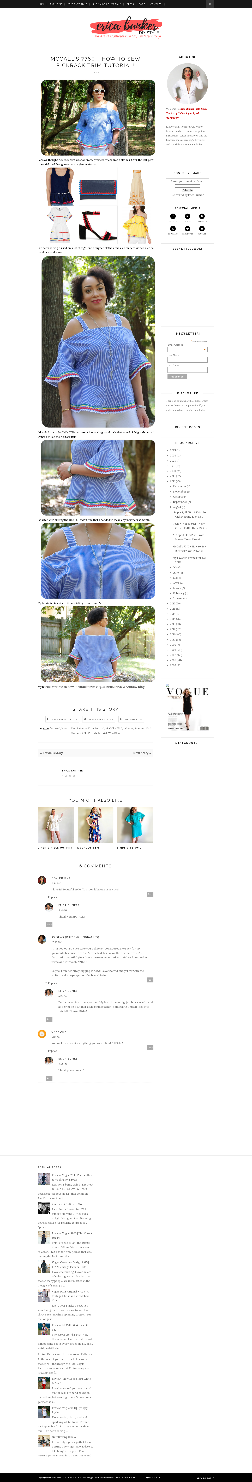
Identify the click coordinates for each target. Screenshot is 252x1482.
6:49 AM (62, 996)
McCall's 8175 (88, 847)
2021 (172, 465)
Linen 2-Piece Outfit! (55, 847)
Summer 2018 (142, 728)
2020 (173, 471)
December (179, 486)
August (177, 507)
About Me (56, 4)
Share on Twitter (101, 719)
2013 (172, 624)
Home (41, 4)
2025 (173, 450)
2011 (172, 634)
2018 (172, 481)
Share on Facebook (63, 719)
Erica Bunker (72, 770)
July (175, 567)
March (177, 588)
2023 (173, 460)
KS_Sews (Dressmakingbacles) (75, 937)
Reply (150, 894)
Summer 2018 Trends (84, 733)
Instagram (202, 221)
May (175, 577)
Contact (156, 4)
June (176, 572)
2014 (172, 619)
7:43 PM (62, 1064)
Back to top (204, 1478)
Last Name (173, 365)
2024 (173, 455)
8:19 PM (62, 910)
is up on (100, 687)
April (176, 583)
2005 (173, 665)
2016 (172, 608)
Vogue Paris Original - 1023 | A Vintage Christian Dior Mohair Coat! (70, 1296)
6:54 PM (55, 883)
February (178, 593)
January (178, 598)
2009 (173, 644)
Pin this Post (134, 719)
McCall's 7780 (66, 432)
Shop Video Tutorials (107, 4)
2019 (172, 476)
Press (130, 4)
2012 (172, 629)
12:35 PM (56, 942)
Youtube (202, 234)
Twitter (187, 221)
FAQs (142, 4)
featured (55, 728)
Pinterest (173, 234)
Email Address (186, 344)
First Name (173, 355)
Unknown (59, 1031)
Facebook (173, 221)
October (178, 496)
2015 (172, 613)
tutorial (102, 733)
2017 (172, 603)
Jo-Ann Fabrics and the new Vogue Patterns (65, 1354)
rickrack (128, 728)
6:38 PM (55, 1036)
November (179, 491)
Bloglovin (187, 234)
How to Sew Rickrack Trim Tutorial (82, 728)
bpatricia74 (60, 878)
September (180, 501)
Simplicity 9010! (129, 847)
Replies (52, 897)
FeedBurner (196, 195)
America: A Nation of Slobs (68, 1204)
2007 (173, 655)
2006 (173, 660)
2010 (172, 639)
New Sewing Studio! (64, 1437)
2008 (173, 649)
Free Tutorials (77, 4)
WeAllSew (114, 733)
